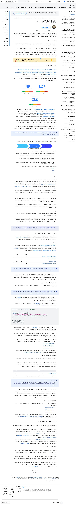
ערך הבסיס (43, 1)
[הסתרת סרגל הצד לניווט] (62, 503)
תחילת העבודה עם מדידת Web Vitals (48, 270)
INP (53, 173)
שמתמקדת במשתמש (25, 443)
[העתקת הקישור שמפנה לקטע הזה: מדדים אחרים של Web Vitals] (37, 421)
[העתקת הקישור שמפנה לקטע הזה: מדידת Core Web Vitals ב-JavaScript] (39, 283)
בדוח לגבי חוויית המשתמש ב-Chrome (48, 245)
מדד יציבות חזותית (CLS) (48, 116)
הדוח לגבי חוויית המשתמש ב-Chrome (49, 256)
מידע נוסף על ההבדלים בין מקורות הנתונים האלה (28, 292)
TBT (25, 376)
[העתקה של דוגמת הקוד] (58, 308)
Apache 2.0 (19, 477)
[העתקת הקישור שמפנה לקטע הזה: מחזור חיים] (49, 139)
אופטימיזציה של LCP (49, 407)
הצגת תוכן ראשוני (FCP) (30, 434)
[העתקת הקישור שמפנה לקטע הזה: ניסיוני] (52, 176)
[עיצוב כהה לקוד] (56, 308)
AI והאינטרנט (72, 7)
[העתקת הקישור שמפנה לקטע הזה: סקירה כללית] (47, 40)
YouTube (5, 491)
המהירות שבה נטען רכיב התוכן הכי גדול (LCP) (44, 109)
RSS (6, 497)
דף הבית (54, 18)
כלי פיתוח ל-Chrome (52, 258)
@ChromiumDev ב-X (4, 489)
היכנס (2, 1)
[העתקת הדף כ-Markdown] (38, 22)
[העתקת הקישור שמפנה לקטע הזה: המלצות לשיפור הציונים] (43, 401)
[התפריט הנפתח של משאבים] (54, 1)
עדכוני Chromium (12, 492)
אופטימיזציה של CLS (49, 412)
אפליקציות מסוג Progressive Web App (18, 7)
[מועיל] (16, 18)
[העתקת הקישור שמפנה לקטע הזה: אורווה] (52, 211)
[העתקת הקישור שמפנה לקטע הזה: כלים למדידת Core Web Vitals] (43, 243)
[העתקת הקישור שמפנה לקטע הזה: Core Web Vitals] (45, 65)
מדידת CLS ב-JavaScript (48, 348)
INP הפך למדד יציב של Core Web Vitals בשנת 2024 (26, 228)
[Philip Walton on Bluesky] (43, 28)
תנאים (57, 502)
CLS (53, 170)
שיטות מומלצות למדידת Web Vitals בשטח (33, 352)
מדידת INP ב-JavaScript (48, 345)
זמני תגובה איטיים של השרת (23, 435)
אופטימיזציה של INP (49, 410)
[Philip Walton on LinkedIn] (47, 28)
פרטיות (54, 502)
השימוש (42, 305)
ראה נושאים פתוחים (19, 491)
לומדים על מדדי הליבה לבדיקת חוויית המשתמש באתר (45, 7)
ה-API (38, 305)
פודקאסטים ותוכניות (12, 497)
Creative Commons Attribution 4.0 (36, 477)
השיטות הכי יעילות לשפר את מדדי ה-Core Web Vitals (31, 416)
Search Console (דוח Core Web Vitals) (49, 263)
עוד (37, 1)
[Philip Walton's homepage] (42, 28)
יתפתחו (37, 77)
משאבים (58, 1)
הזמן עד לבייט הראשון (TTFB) (42, 434)
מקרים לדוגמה (11, 494)
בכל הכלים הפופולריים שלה (22, 237)
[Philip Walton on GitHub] (48, 28)
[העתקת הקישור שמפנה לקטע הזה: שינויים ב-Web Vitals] (42, 447)
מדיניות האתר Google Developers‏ (50, 478)
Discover (50, 1)
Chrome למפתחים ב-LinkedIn (5, 494)
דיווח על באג (19, 488)
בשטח (46, 74)
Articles (72, 5)
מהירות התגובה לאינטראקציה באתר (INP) (45, 113)
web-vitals (19, 297)
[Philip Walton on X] (50, 28)
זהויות (30, 7)
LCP (53, 168)
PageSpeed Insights (47, 250)
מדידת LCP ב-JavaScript (48, 343)
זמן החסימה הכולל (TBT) (41, 439)
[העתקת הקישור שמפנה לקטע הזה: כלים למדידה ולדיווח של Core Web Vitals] (33, 233)
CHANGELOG (35, 466)
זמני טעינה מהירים (62, 7)
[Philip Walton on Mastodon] (45, 28)
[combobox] (24, 1)
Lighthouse (54, 375)
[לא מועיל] (14, 18)
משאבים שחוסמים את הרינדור (49, 437)
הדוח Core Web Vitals (37, 250)
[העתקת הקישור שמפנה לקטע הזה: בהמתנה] (52, 196)
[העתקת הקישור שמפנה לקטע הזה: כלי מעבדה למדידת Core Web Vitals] (40, 355)
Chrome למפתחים (12, 489)
